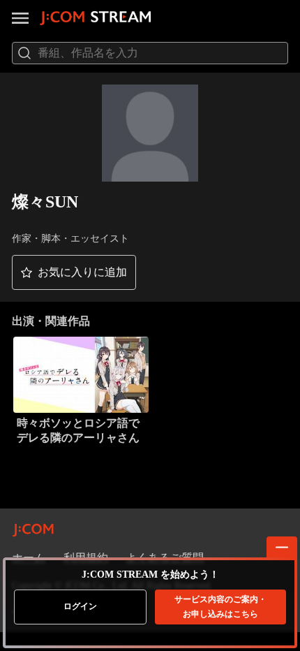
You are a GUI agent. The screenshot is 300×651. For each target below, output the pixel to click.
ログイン (80, 606)
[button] (74, 272)
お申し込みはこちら (220, 606)
